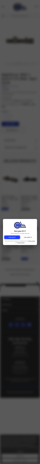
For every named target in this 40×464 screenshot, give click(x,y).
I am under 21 (28, 237)
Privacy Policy (20, 242)
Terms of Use (31, 241)
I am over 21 (12, 237)
